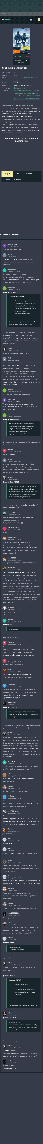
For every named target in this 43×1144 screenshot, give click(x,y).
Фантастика (32, 78)
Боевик (17, 78)
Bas (6, 19)
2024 (16, 80)
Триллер (24, 78)
